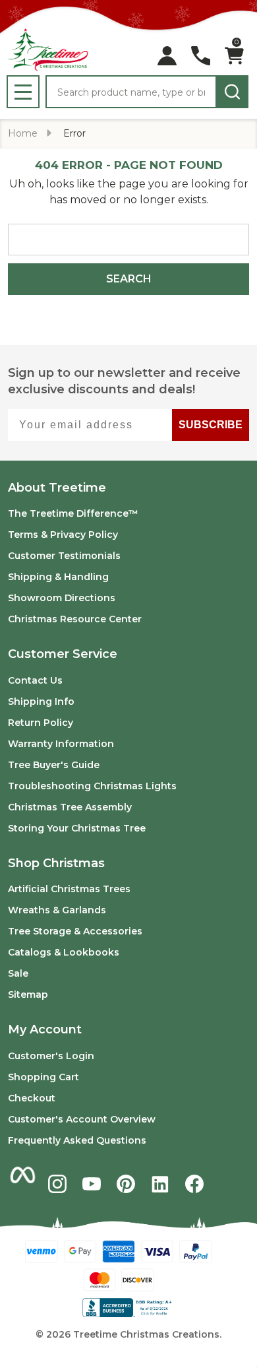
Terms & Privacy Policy (63, 534)
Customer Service (62, 654)
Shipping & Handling (58, 577)
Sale (18, 973)
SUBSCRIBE (211, 424)
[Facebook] (194, 1184)
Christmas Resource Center (75, 619)
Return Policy (40, 723)
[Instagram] (57, 1184)
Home (23, 133)
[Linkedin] (160, 1184)
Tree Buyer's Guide (54, 765)
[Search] (231, 91)
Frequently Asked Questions (77, 1140)
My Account (45, 1029)
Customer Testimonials (64, 556)
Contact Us (35, 680)
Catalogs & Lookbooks (63, 952)
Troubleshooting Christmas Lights (92, 786)
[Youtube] (91, 1184)
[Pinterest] (126, 1184)
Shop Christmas (56, 863)
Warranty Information (61, 744)
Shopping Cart (43, 1077)
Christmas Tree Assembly (70, 807)
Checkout (31, 1098)
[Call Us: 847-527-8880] (200, 56)
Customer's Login (51, 1056)
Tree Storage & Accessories (75, 931)
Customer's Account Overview (82, 1119)
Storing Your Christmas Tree (77, 828)
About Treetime (57, 487)
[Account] (167, 56)
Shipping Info (41, 701)
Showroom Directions (61, 598)
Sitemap (28, 994)
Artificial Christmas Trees (69, 889)
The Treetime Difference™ (73, 513)
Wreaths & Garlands (57, 910)
